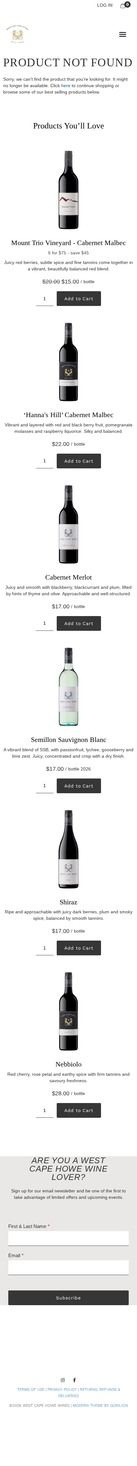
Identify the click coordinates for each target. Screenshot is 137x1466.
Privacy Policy (62, 1389)
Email (14, 1255)
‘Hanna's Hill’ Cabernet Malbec (68, 415)
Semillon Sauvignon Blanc (68, 740)
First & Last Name (27, 1226)
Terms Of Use (30, 1389)
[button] (122, 34)
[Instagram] (62, 1380)
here (65, 85)
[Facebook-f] (74, 1380)
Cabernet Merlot (68, 577)
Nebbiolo (68, 1064)
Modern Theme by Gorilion (100, 1405)
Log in (104, 5)
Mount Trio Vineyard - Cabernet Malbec (68, 243)
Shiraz (68, 902)
